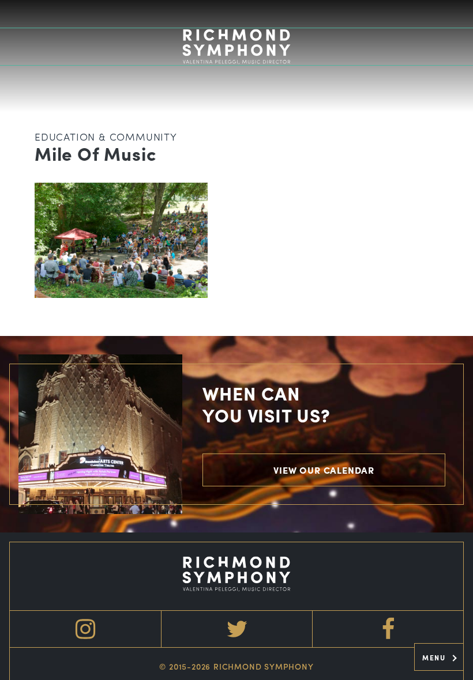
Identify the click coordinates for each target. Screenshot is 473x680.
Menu (435, 657)
